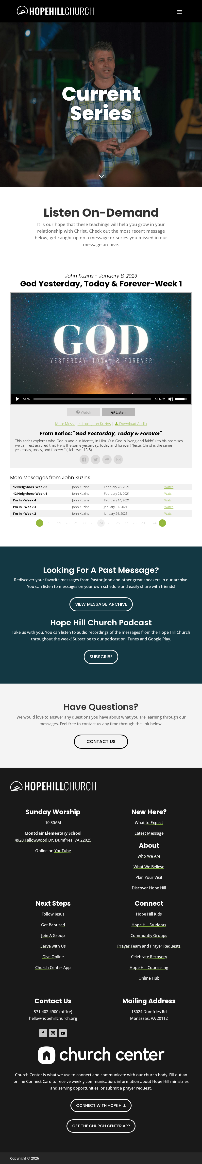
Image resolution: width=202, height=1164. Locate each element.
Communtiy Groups (149, 935)
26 (118, 523)
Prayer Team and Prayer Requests (149, 946)
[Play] (17, 399)
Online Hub (149, 978)
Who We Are (148, 856)
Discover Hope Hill (149, 888)
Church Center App (53, 967)
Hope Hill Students (149, 925)
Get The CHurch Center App (101, 1126)
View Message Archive (101, 604)
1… (50, 523)
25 (109, 523)
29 (143, 523)
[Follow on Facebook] (43, 1033)
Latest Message (149, 833)
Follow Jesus (53, 914)
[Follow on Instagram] (53, 1033)
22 (84, 523)
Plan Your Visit (148, 877)
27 (126, 523)
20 (67, 523)
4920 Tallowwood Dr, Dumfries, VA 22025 (53, 840)
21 (76, 523)
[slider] (181, 398)
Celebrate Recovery (149, 956)
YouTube (62, 850)
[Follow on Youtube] (63, 1033)
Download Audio (133, 423)
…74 (153, 523)
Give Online (53, 956)
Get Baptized (53, 925)
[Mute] (170, 399)
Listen (121, 412)
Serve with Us (53, 946)
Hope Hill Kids (149, 914)
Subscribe (101, 656)
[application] (101, 399)
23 (93, 523)
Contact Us (101, 741)
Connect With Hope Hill (101, 1105)
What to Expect (149, 822)
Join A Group (53, 935)
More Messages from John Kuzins (83, 423)
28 (134, 523)
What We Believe (149, 866)
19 (59, 523)
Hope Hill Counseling (149, 967)
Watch (86, 412)
